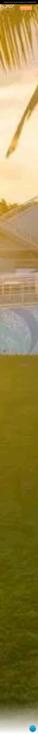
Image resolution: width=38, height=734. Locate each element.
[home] (11, 7)
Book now (26, 8)
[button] (34, 8)
